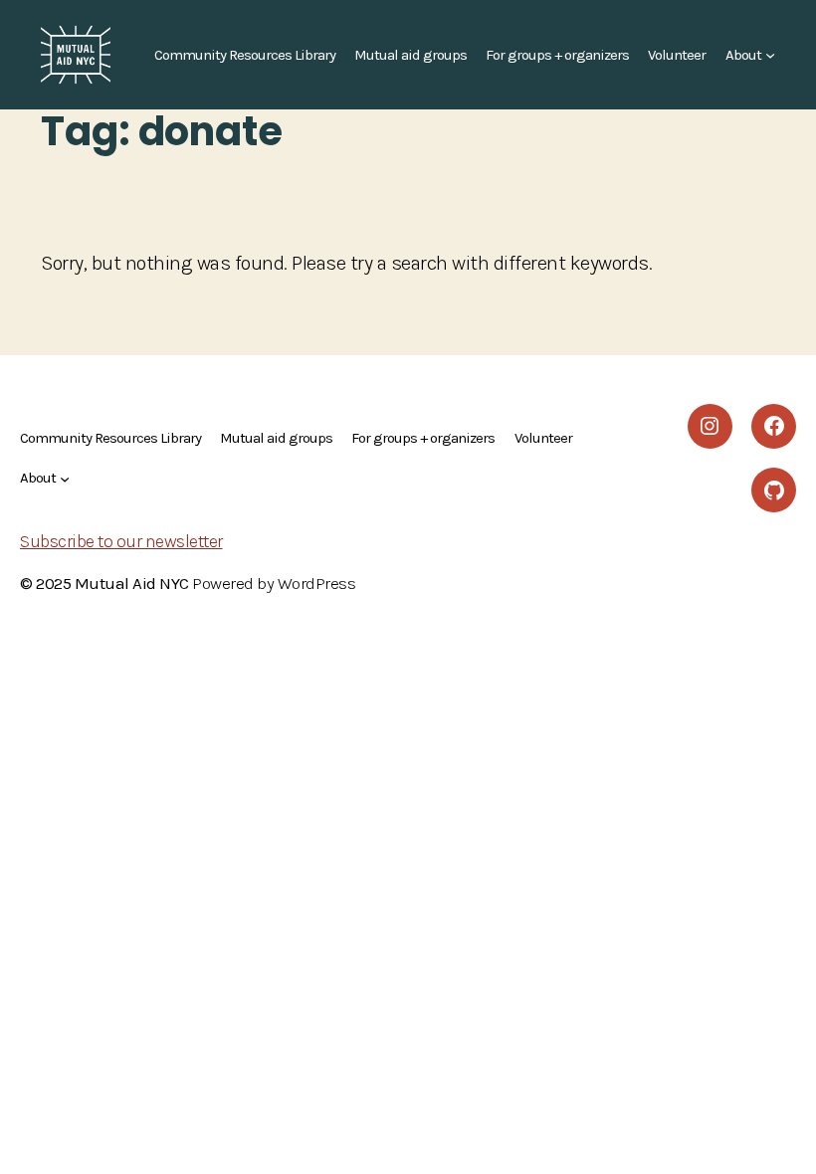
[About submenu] (770, 55)
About (743, 55)
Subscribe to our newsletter (121, 541)
